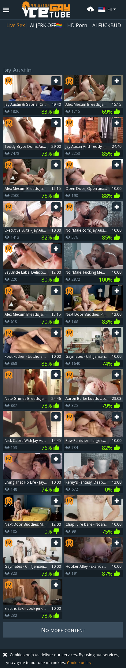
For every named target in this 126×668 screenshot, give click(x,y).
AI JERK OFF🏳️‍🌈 (46, 25)
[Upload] (89, 8)
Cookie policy (79, 662)
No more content (63, 630)
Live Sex (15, 25)
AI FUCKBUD (106, 25)
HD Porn (77, 25)
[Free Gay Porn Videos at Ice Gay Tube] (45, 9)
